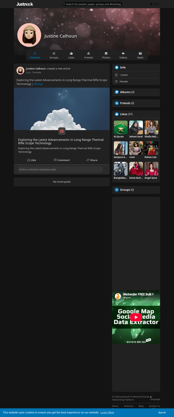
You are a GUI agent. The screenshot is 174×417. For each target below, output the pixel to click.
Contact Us (154, 406)
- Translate (36, 72)
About (115, 406)
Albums (125, 92)
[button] (92, 4)
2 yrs (28, 72)
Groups (125, 189)
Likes (123, 114)
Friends (125, 103)
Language (155, 399)
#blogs (38, 84)
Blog (141, 406)
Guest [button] (155, 3)
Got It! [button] (162, 412)
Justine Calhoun (61, 36)
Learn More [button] (107, 412)
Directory (128, 406)
